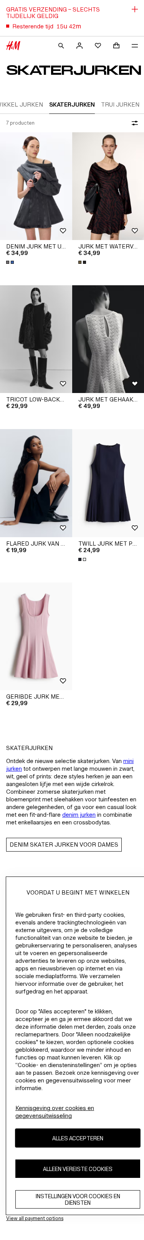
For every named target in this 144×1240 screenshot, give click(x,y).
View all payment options (34, 1218)
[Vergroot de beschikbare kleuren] (10, 262)
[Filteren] (133, 123)
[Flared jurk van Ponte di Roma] (36, 483)
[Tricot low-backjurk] (36, 339)
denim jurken (79, 814)
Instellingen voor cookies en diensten (78, 1199)
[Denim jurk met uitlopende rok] (36, 186)
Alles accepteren (77, 1138)
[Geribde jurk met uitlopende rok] (36, 636)
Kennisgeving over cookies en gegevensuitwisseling (54, 1112)
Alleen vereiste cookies (78, 1169)
